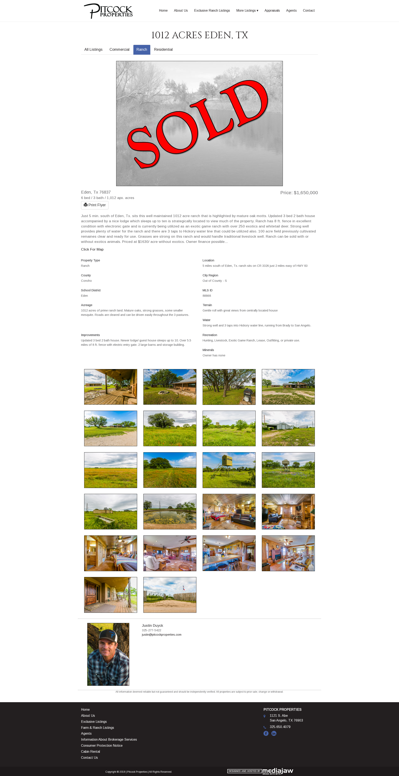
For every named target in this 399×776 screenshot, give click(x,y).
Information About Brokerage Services (109, 739)
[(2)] (110, 386)
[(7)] (169, 428)
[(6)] (110, 428)
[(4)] (229, 386)
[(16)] (229, 511)
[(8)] (229, 428)
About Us (181, 10)
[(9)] (288, 428)
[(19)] (169, 553)
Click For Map (92, 249)
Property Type (90, 260)
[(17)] (288, 511)
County (86, 275)
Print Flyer (96, 205)
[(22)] (110, 594)
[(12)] (229, 470)
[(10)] (110, 470)
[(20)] (229, 553)
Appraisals (272, 10)
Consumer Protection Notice (102, 745)
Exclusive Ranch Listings (212, 10)
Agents (291, 10)
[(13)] (288, 470)
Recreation (210, 335)
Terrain (207, 305)
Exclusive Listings (94, 721)
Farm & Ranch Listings (97, 727)
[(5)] (288, 386)
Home (163, 10)
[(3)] (169, 386)
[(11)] (169, 470)
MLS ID (208, 290)
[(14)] (110, 511)
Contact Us (89, 757)
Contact (309, 10)
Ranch (142, 49)
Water (207, 320)
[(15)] (169, 511)
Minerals (208, 350)
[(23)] (169, 594)
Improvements (90, 335)
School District (91, 290)
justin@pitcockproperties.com (161, 634)
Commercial (119, 49)
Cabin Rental (90, 751)
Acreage (86, 305)
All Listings (93, 49)
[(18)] (110, 553)
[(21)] (288, 553)
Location (208, 260)
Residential (163, 49)
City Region (210, 275)
